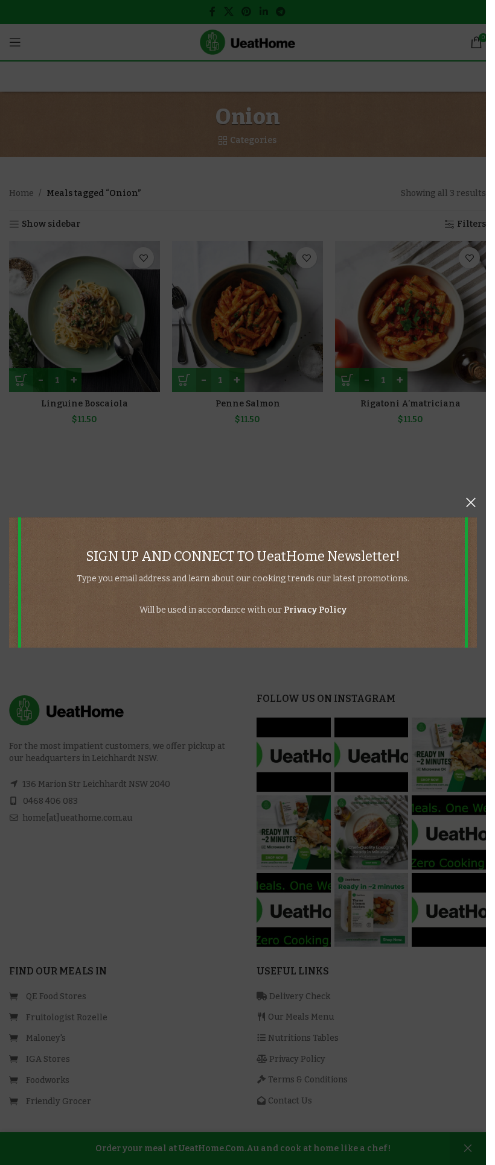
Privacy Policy (315, 610)
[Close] (471, 502)
